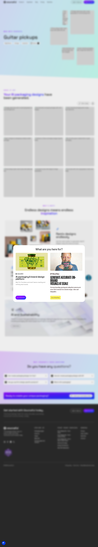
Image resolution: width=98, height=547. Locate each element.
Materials (37, 438)
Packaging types (39, 431)
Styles (36, 436)
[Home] (10, 2)
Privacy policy (68, 465)
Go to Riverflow (55, 297)
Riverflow (83, 436)
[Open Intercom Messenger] (4, 543)
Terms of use (76, 465)
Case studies (84, 433)
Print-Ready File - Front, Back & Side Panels (64, 439)
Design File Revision (63, 445)
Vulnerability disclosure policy (87, 465)
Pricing (83, 431)
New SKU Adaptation (63, 448)
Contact (83, 438)
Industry (37, 433)
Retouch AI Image (62, 443)
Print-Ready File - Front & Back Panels (64, 435)
